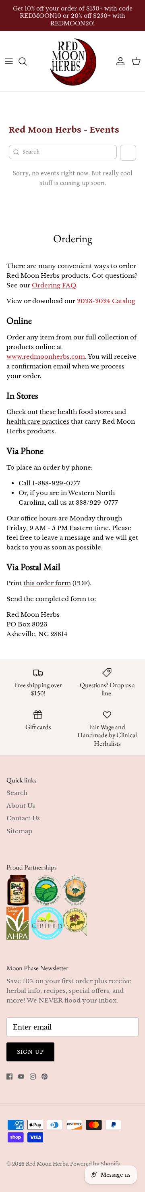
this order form (47, 583)
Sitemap (19, 831)
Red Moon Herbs (47, 1164)
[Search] (26, 61)
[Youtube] (21, 1076)
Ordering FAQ (54, 285)
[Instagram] (33, 1076)
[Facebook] (9, 1076)
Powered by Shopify (95, 1164)
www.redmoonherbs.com (45, 356)
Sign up (30, 1051)
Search (16, 793)
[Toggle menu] (9, 61)
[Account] (118, 61)
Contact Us (23, 818)
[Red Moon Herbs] (72, 61)
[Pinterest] (44, 1076)
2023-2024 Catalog (106, 301)
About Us (20, 805)
